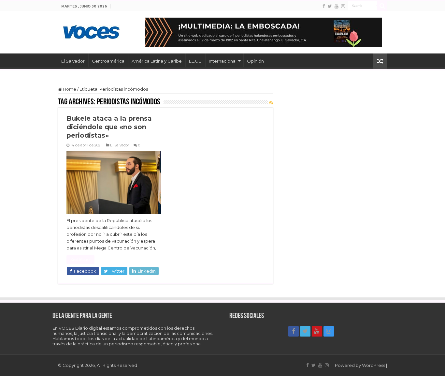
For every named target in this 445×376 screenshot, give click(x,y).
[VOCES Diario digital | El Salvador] (91, 31)
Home (69, 89)
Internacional (223, 61)
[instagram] (343, 6)
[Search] (382, 6)
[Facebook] (324, 6)
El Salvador (73, 61)
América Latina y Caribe (157, 61)
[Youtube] (336, 6)
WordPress (373, 365)
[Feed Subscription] (271, 103)
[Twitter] (330, 6)
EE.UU (195, 61)
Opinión (255, 61)
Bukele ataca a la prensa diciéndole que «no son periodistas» (109, 126)
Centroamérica (108, 61)
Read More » (80, 259)
